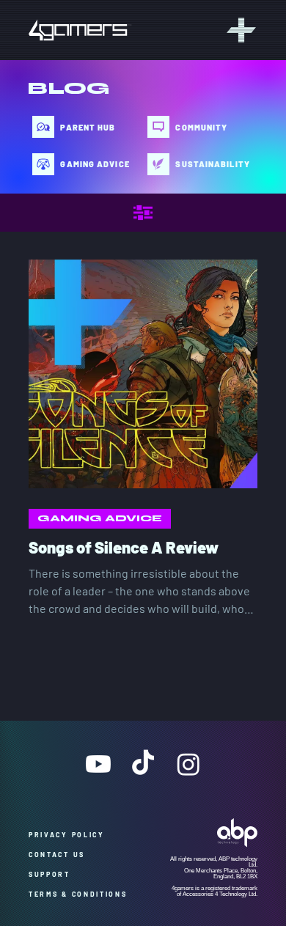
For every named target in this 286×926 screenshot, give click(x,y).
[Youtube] (98, 764)
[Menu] (239, 30)
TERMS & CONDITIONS (78, 894)
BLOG (68, 88)
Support (55, 874)
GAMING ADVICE (99, 518)
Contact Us (60, 854)
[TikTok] (143, 764)
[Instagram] (188, 764)
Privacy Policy (72, 835)
